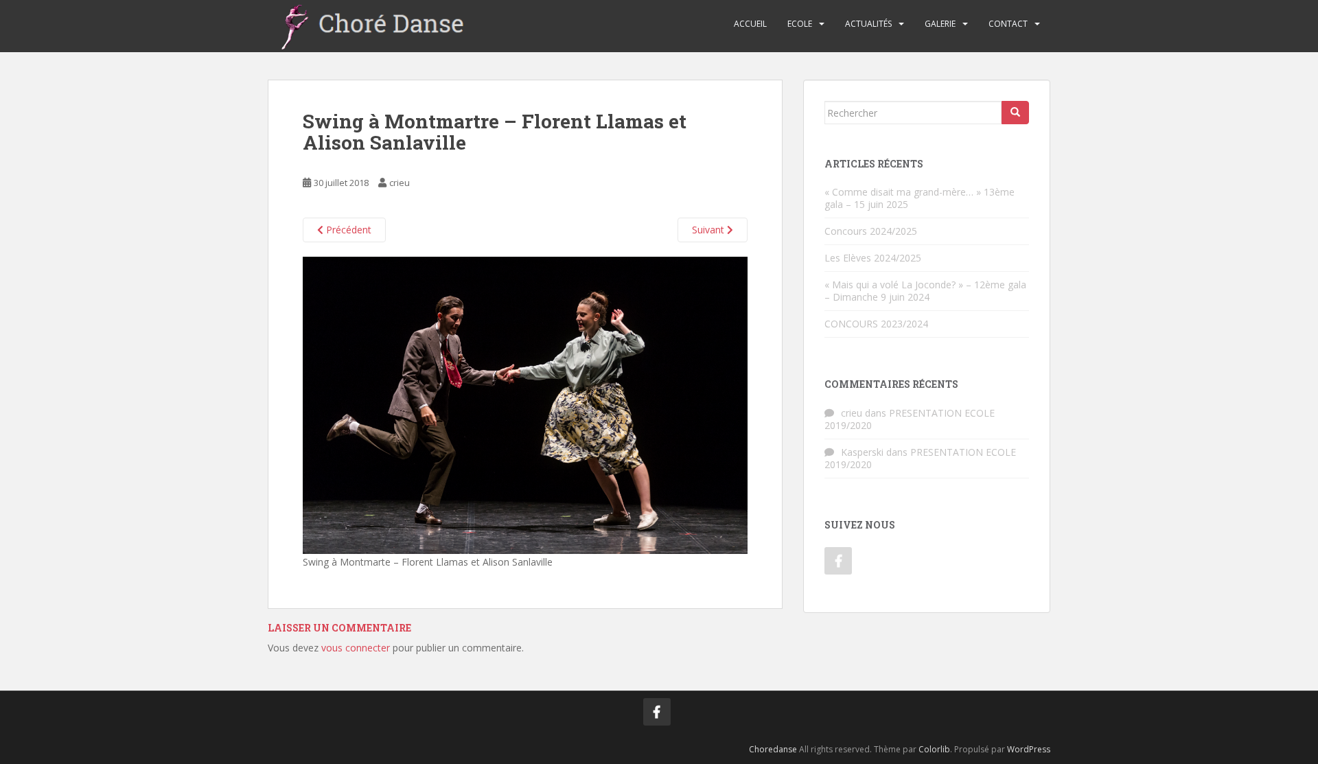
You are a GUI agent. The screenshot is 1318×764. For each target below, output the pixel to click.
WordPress (1028, 749)
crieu (399, 182)
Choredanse (773, 749)
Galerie (940, 24)
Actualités (868, 24)
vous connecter (355, 647)
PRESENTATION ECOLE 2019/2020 (909, 419)
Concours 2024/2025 (870, 231)
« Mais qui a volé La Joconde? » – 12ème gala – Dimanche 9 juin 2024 (925, 290)
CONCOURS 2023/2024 (876, 323)
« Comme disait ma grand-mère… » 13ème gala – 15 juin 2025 (919, 198)
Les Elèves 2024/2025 (872, 257)
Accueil (750, 24)
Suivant (709, 229)
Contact (1008, 24)
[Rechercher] (1015, 112)
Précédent (347, 229)
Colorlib (934, 749)
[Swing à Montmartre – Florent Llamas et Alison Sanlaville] (525, 403)
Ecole (799, 24)
